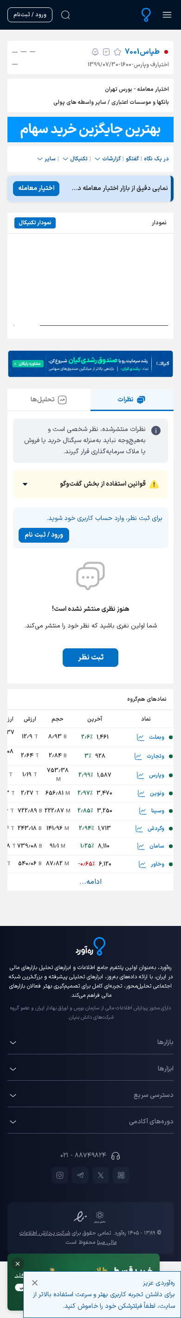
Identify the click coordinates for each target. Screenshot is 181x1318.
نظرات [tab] (125, 400)
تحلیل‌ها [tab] (43, 400)
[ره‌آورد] (146, 15)
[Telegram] (80, 1175)
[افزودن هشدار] (95, 52)
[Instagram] (60, 1175)
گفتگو (132, 159)
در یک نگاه (156, 159)
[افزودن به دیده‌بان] (117, 52)
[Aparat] (121, 1175)
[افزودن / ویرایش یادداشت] (106, 52)
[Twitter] (100, 1175)
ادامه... (90, 881)
